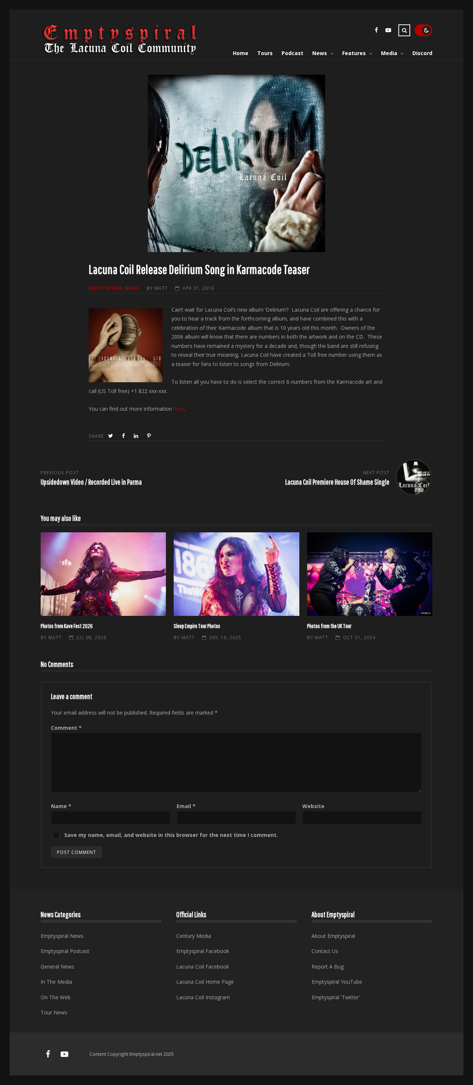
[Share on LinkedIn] (137, 436)
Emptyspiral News (114, 288)
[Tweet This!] (111, 436)
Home (240, 53)
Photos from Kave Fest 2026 (103, 574)
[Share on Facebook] (124, 436)
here (178, 408)
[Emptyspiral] (120, 53)
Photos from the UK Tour (369, 574)
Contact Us (325, 951)
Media (389, 53)
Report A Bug (328, 966)
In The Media (56, 981)
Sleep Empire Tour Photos (236, 574)
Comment (66, 727)
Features (354, 53)
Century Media (193, 935)
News (319, 53)
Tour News (54, 1012)
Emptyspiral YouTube (337, 981)
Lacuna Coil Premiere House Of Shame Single (337, 482)
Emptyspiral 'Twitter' (336, 997)
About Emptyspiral (333, 935)
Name (61, 806)
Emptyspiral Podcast (65, 951)
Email (186, 806)
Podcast (292, 53)
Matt (161, 288)
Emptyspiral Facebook (202, 951)
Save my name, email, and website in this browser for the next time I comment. (171, 834)
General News (57, 966)
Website (313, 806)
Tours (265, 53)
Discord (422, 53)
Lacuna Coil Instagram (203, 997)
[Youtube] (388, 31)
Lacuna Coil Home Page (205, 981)
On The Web (56, 997)
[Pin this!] (149, 436)
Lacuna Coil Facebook (202, 966)
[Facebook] (376, 31)
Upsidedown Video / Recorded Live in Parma (91, 482)
